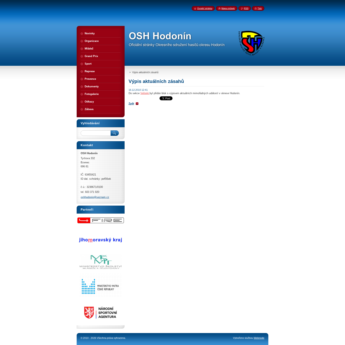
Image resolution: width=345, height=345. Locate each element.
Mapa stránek (228, 8)
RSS (246, 8)
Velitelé (145, 93)
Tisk (260, 8)
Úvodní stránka (204, 8)
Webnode (259, 338)
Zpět (131, 103)
